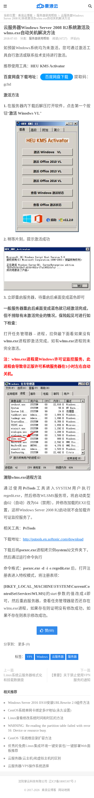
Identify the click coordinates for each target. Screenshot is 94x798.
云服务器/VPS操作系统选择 (28, 766)
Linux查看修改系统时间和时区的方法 (35, 718)
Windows (42, 656)
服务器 (72, 656)
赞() (49, 630)
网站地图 (64, 790)
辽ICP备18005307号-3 (62, 781)
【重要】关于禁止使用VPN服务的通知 (70, 677)
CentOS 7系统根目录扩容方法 (30, 738)
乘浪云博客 (47, 6)
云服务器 (58, 656)
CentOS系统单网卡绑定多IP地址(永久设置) (39, 710)
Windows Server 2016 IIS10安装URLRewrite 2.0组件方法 (49, 703)
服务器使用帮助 (47, 15)
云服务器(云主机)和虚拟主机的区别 (34, 758)
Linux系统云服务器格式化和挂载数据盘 (23, 677)
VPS (29, 656)
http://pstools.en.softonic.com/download (53, 539)
